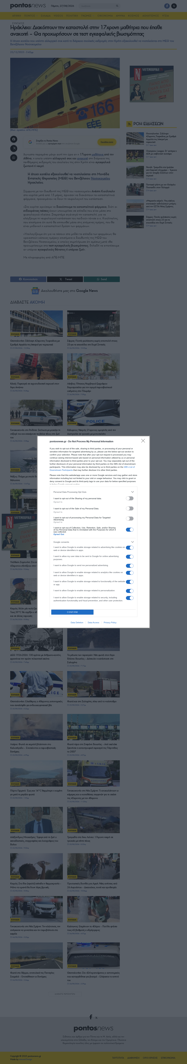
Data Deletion (77, 622)
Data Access (93, 622)
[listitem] (93, 491)
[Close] (144, 441)
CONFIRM (72, 612)
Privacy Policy (110, 622)
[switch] (130, 498)
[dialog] (93, 532)
